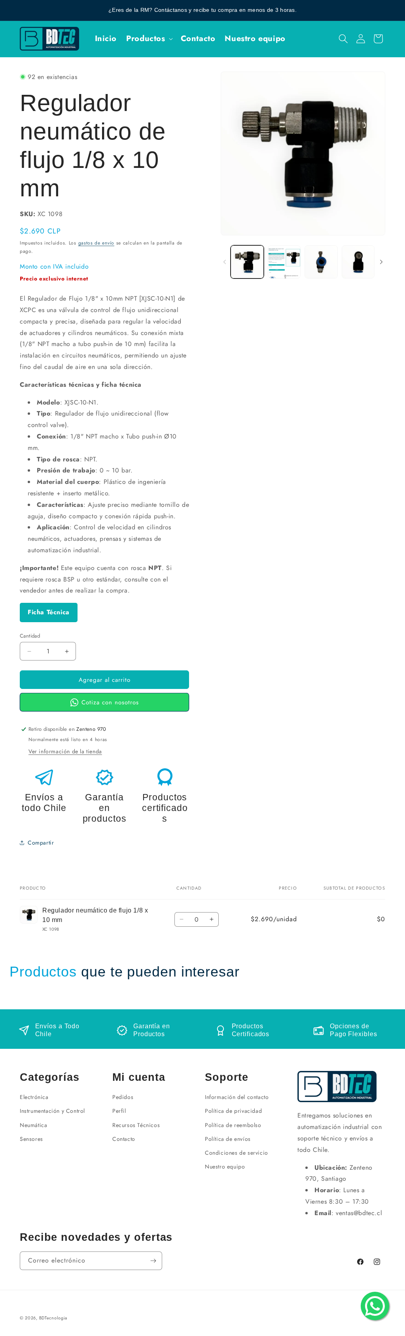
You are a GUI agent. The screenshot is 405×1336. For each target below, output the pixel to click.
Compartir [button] (41, 843)
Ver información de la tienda (65, 751)
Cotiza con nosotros (110, 702)
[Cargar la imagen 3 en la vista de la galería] (321, 261)
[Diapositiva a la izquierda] (225, 262)
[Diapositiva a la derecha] (381, 262)
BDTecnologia (53, 1318)
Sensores (31, 1139)
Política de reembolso (233, 1125)
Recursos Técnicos (136, 1125)
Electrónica (34, 1097)
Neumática (33, 1125)
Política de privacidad (233, 1111)
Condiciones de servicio (236, 1153)
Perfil (119, 1111)
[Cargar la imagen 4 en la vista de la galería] (358, 261)
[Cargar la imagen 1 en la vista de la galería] (247, 261)
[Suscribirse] (153, 1260)
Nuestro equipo (225, 1166)
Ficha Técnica (49, 612)
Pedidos (122, 1097)
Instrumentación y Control (52, 1111)
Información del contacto (237, 1097)
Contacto (123, 1139)
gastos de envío (96, 243)
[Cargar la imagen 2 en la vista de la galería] (284, 261)
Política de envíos (228, 1139)
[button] (148, 39)
